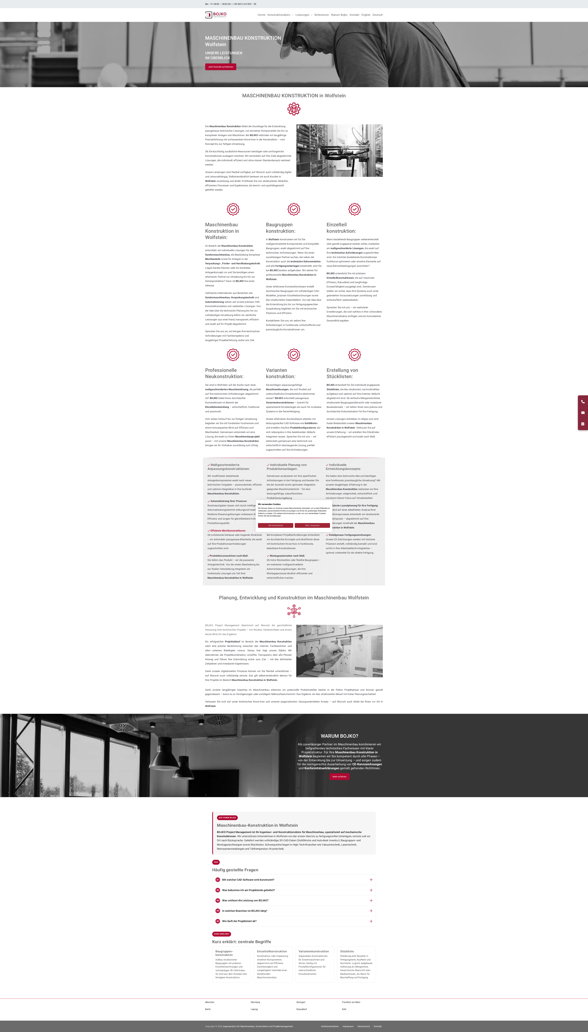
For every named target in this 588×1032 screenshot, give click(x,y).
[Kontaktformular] (583, 423)
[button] (291, 14)
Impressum (348, 1026)
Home (261, 14)
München (209, 1002)
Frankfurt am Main (351, 1002)
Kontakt (354, 14)
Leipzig (254, 1009)
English (366, 14)
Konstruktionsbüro (279, 14)
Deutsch (378, 14)
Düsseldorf (301, 1009)
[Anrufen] (583, 401)
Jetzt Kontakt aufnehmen (220, 67)
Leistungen (302, 14)
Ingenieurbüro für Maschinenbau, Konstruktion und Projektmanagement (258, 1026)
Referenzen (322, 14)
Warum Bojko (339, 14)
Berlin (208, 1009)
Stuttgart (300, 1002)
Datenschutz (364, 1026)
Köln (344, 1009)
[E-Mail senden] (583, 412)
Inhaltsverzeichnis (330, 1026)
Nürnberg (255, 1002)
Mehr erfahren (339, 776)
